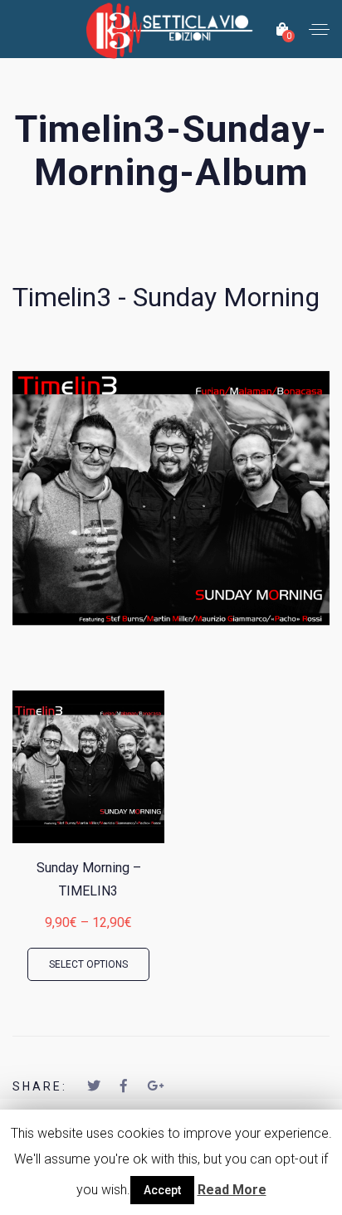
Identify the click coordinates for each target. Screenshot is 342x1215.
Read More (232, 1190)
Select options (88, 964)
